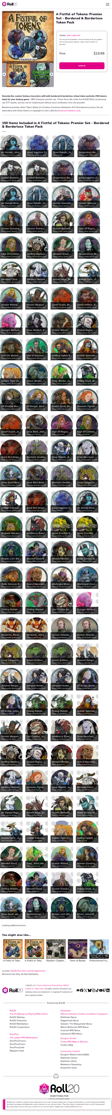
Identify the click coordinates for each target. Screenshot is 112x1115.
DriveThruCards (17, 1047)
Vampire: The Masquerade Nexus (76, 1023)
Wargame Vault (17, 1050)
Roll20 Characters (18, 1020)
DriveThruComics (18, 1040)
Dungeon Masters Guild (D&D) (75, 1054)
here (80, 1106)
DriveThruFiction (17, 1044)
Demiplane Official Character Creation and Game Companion (84, 1012)
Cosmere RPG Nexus (70, 1030)
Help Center (39, 988)
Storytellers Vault (69, 1067)
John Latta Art (73, 35)
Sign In (82, 66)
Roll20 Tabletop (17, 1017)
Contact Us (29, 988)
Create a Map (67, 1045)
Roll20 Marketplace (19, 1023)
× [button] (109, 1102)
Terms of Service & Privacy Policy (49, 985)
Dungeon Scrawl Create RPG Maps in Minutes (74, 1040)
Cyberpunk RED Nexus (71, 1033)
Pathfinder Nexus (69, 1017)
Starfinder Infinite (69, 1061)
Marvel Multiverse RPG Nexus (75, 1027)
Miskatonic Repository (71, 1064)
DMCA (65, 985)
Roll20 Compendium (20, 1027)
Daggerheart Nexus (70, 1020)
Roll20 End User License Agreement (28, 970)
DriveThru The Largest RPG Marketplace (24, 1036)
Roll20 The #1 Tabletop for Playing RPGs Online (29, 1012)
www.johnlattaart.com (69, 110)
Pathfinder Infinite (69, 1057)
